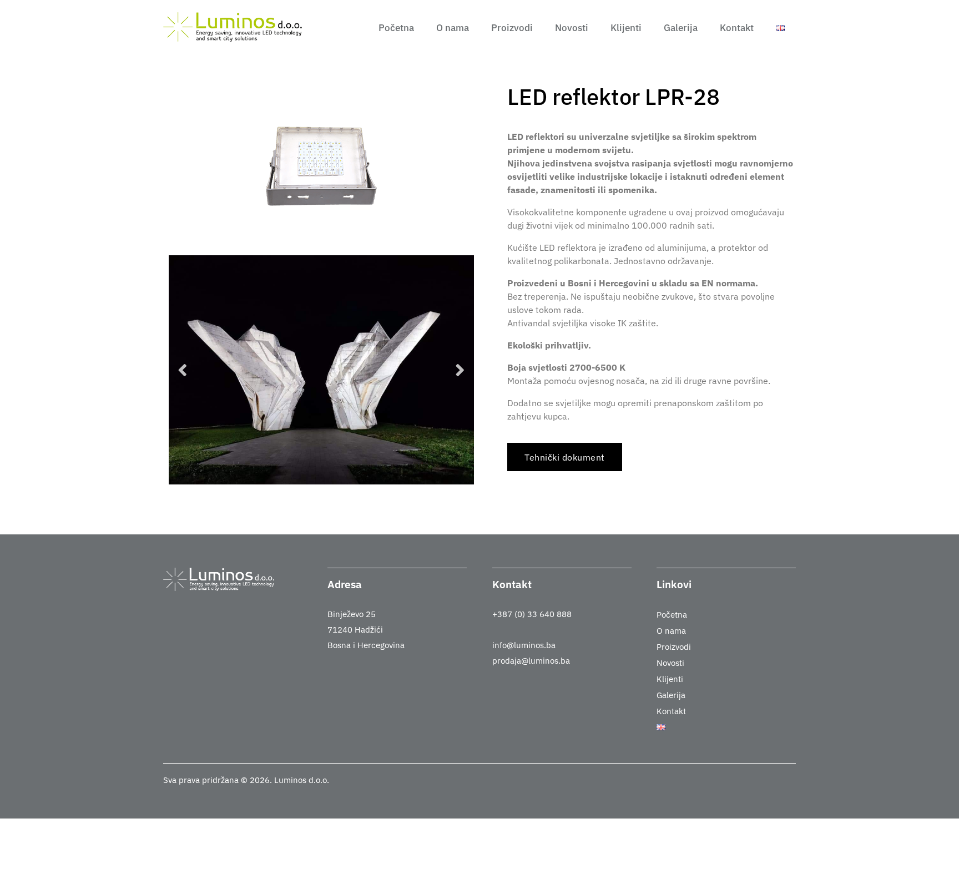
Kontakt (737, 28)
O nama (452, 28)
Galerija (681, 28)
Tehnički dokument (564, 457)
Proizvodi (512, 28)
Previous (182, 370)
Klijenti (626, 28)
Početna (396, 28)
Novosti (571, 28)
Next (460, 370)
